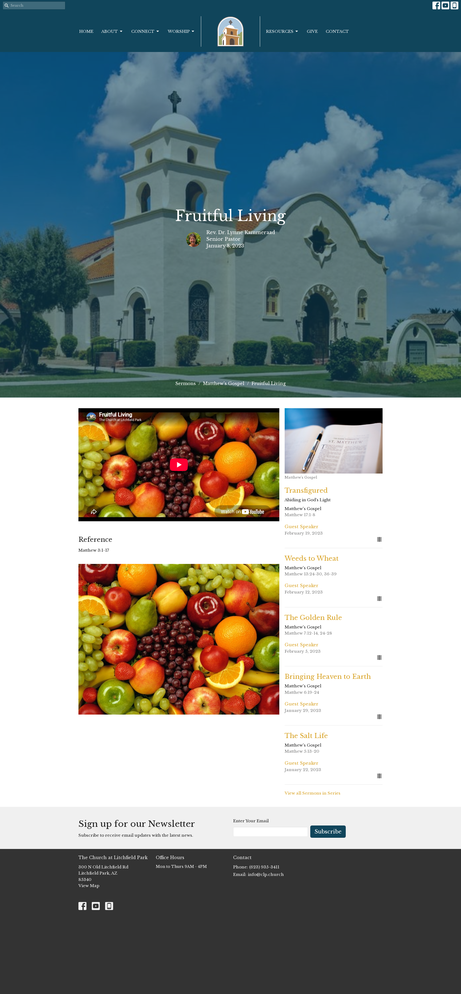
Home (86, 31)
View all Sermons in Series (312, 793)
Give (312, 31)
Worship (179, 31)
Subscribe (328, 831)
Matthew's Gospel (223, 383)
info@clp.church (266, 874)
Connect (142, 31)
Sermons (185, 383)
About (109, 31)
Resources (279, 31)
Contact (337, 31)
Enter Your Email (251, 820)
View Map (88, 885)
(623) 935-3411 (264, 866)
